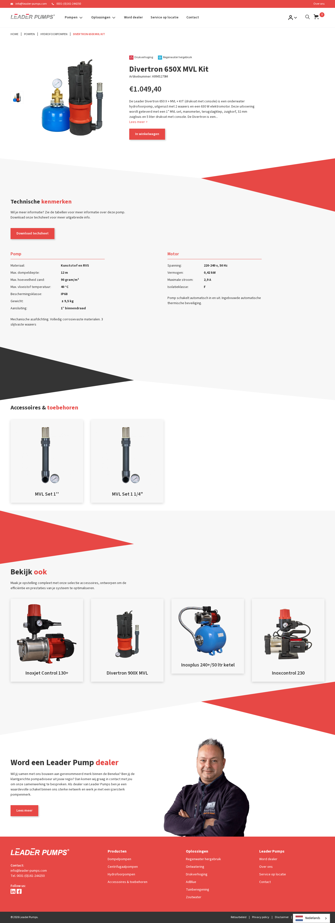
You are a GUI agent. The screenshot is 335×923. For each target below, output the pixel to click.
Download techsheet (32, 233)
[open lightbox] (17, 97)
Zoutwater (193, 897)
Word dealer (133, 17)
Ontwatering (195, 866)
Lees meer (24, 810)
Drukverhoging (196, 874)
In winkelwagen (147, 134)
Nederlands (312, 918)
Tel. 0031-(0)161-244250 (28, 875)
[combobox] (311, 918)
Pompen (29, 34)
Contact (192, 17)
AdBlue (191, 882)
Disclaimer (282, 917)
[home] (33, 17)
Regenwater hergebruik (203, 859)
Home (14, 34)
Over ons (318, 4)
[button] (74, 17)
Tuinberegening (197, 889)
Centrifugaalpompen (123, 866)
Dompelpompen (119, 859)
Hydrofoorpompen (53, 34)
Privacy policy (260, 917)
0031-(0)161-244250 (68, 4)
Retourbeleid (238, 917)
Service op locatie (165, 17)
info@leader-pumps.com (31, 4)
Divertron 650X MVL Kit (89, 34)
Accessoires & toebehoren (127, 882)
